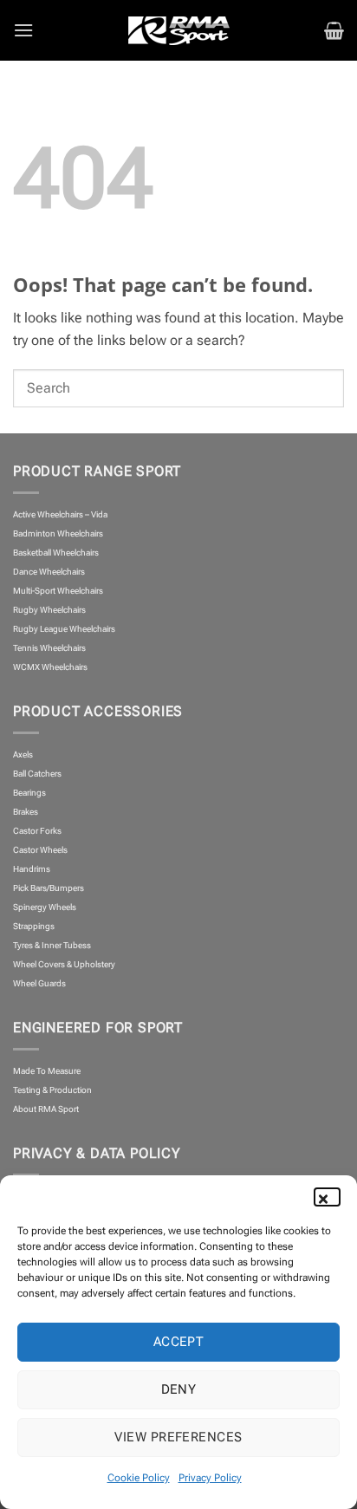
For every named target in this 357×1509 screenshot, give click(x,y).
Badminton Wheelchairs (58, 533)
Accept (178, 1342)
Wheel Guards (39, 983)
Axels (23, 754)
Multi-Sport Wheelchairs (58, 590)
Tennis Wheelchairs (49, 648)
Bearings (29, 792)
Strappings (34, 926)
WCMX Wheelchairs (50, 667)
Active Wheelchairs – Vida (60, 514)
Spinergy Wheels (44, 907)
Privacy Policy (210, 1478)
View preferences (178, 1437)
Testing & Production (52, 1090)
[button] (331, 1197)
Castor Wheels (40, 850)
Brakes (25, 811)
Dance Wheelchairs (49, 571)
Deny (179, 1389)
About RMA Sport (46, 1109)
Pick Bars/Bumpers (48, 888)
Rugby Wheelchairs (49, 610)
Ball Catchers (37, 773)
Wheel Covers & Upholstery (64, 964)
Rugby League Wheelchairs (64, 629)
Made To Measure (47, 1071)
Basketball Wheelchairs (56, 552)
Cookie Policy (138, 1478)
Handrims (31, 869)
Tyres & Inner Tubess (52, 945)
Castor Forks (37, 831)
